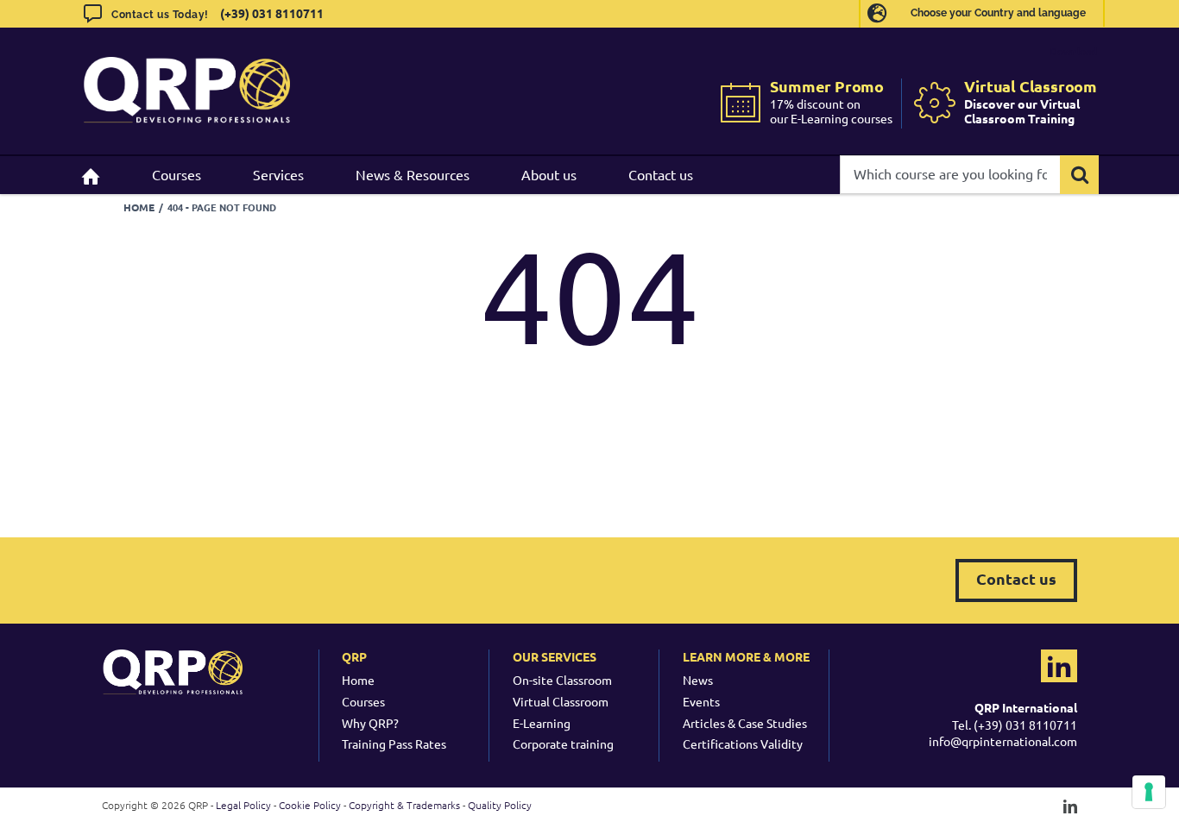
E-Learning (542, 723)
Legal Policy (243, 805)
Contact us (1016, 578)
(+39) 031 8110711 (272, 13)
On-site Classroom (562, 679)
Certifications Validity (743, 743)
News (698, 679)
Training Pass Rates (394, 743)
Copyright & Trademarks (404, 805)
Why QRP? (370, 723)
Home (358, 679)
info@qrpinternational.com (1003, 741)
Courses (363, 701)
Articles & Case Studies (745, 723)
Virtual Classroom (560, 701)
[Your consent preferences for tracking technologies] (1148, 791)
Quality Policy (500, 805)
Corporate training (563, 743)
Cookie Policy (310, 805)
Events (701, 701)
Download (1073, 51)
